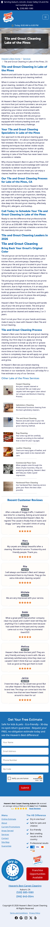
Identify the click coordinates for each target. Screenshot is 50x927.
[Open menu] (45, 17)
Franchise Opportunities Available (37, 874)
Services (27, 58)
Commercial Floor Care (26, 463)
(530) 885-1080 (26, 8)
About (4, 823)
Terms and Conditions (19, 913)
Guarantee (6, 846)
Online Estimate (8, 819)
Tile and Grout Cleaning (26, 418)
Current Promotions (10, 826)
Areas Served (7, 830)
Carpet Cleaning (23, 384)
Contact (5, 838)
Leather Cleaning (23, 448)
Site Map (5, 842)
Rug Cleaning (22, 433)
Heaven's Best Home (10, 58)
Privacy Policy (34, 913)
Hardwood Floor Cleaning (27, 482)
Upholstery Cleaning (25, 405)
